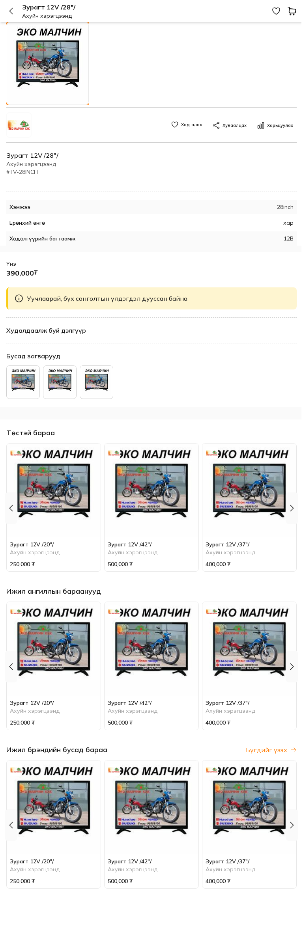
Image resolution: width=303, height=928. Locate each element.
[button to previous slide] (11, 508)
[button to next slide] (292, 508)
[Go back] (14, 11)
